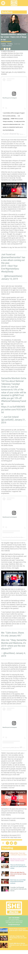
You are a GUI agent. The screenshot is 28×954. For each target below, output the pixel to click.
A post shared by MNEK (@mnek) (10, 747)
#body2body (7, 271)
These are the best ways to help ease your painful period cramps (18, 866)
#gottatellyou (12, 268)
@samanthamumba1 (11, 257)
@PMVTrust (18, 395)
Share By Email (9, 49)
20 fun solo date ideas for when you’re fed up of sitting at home (18, 874)
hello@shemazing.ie (14, 924)
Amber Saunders (7, 45)
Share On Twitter (7, 49)
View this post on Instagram (9, 98)
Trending (9, 44)
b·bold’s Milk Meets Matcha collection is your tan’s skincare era (18, 945)
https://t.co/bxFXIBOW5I (13, 406)
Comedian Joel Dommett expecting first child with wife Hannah (18, 889)
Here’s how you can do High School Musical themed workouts (18, 881)
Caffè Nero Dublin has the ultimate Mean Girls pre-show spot (17, 937)
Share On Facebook (5, 49)
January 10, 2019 (9, 279)
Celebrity (3, 44)
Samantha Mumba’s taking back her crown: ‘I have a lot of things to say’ (14, 37)
